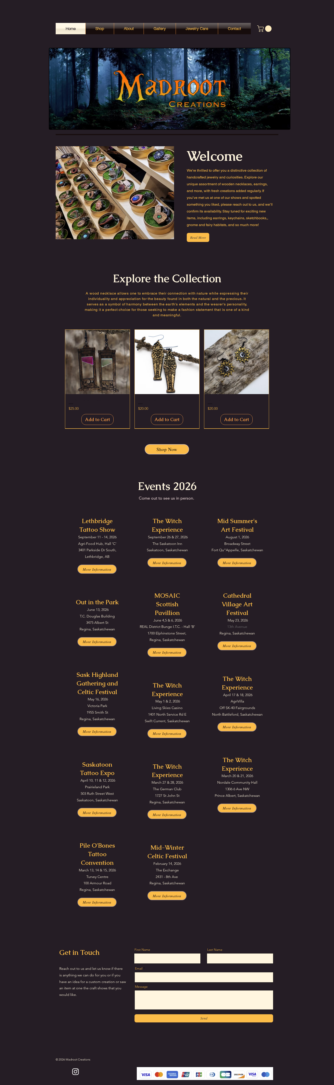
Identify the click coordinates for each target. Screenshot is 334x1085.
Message (141, 986)
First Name (142, 949)
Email (138, 968)
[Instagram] (75, 1071)
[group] (167, 379)
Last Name (214, 949)
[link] (265, 28)
